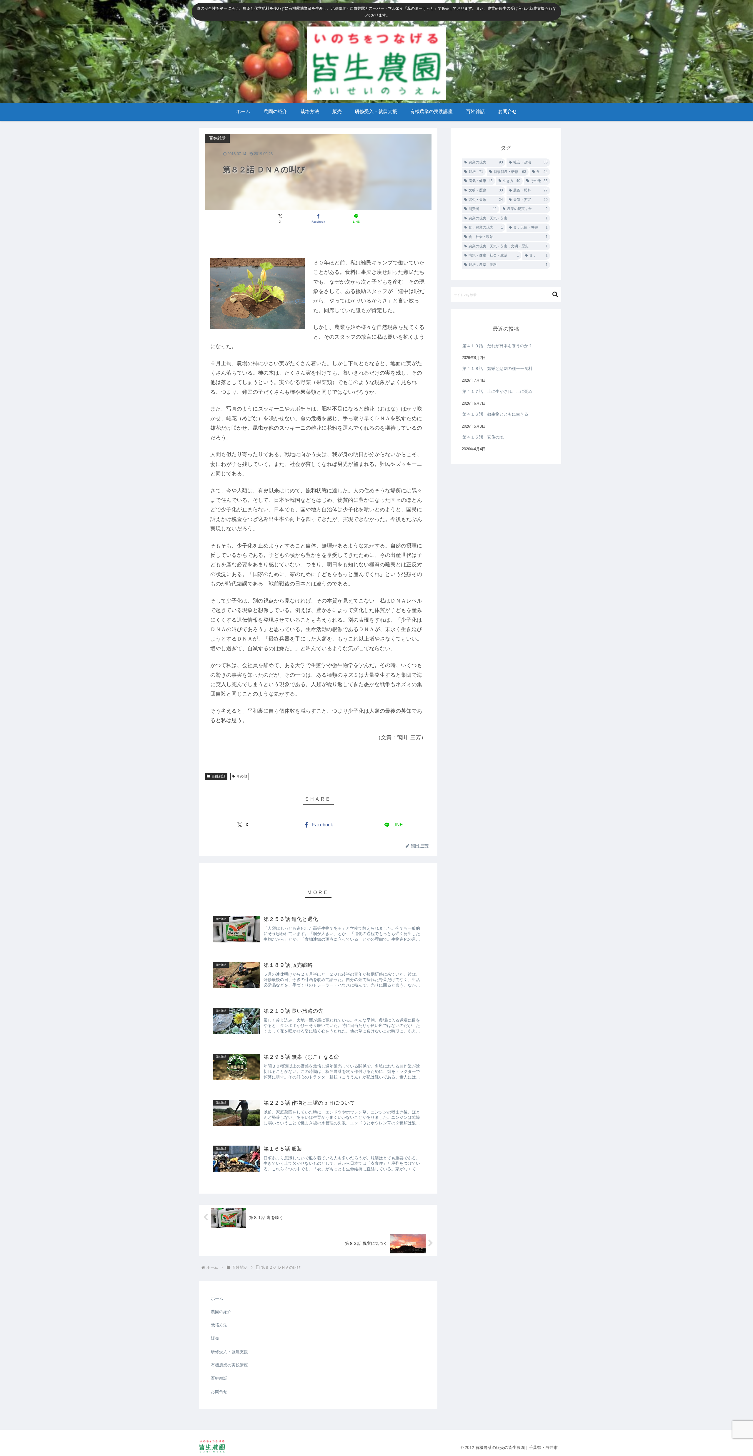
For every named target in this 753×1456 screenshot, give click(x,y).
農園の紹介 (221, 1311)
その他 (241, 776)
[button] (555, 294)
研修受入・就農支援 (229, 1351)
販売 (215, 1338)
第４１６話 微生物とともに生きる (495, 414)
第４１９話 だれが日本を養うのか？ (497, 345)
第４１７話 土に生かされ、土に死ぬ (499, 391)
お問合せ (219, 1391)
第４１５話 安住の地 (483, 437)
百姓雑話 (218, 776)
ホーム (217, 1298)
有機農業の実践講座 (229, 1365)
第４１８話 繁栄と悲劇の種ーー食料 (497, 368)
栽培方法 (219, 1325)
